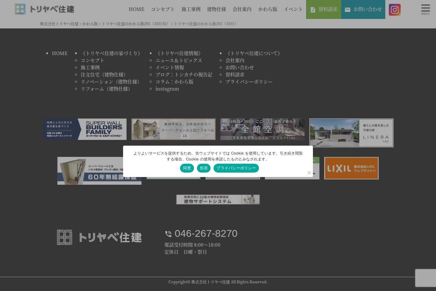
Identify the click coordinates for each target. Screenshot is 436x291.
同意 (187, 167)
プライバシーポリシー (236, 167)
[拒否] (309, 173)
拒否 (204, 167)
